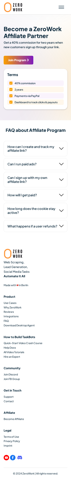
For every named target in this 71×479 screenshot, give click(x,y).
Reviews (9, 311)
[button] (61, 7)
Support (9, 396)
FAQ (6, 320)
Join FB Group (12, 378)
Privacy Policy (12, 441)
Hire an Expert (12, 356)
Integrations (11, 316)
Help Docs (10, 347)
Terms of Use (11, 436)
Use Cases (10, 302)
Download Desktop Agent (19, 325)
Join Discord (11, 374)
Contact (9, 401)
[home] (13, 7)
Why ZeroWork (12, 307)
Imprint (8, 445)
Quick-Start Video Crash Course (23, 343)
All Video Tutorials (14, 352)
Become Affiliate (14, 419)
